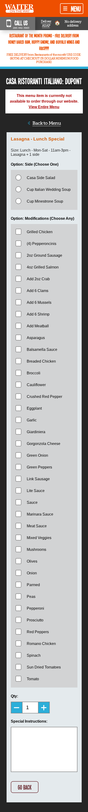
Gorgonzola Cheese (43, 444)
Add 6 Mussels (39, 302)
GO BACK (24, 787)
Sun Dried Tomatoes (44, 667)
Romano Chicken (41, 644)
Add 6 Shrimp (38, 314)
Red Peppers (38, 632)
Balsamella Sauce (42, 350)
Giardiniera (36, 432)
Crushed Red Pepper (44, 397)
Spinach (34, 655)
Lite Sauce (36, 491)
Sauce (32, 502)
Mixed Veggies (39, 538)
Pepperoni (35, 608)
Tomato (33, 679)
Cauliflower (36, 385)
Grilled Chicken (40, 232)
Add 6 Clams (37, 291)
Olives (32, 561)
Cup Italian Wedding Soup (49, 190)
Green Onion (37, 455)
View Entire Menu (44, 107)
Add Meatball (38, 326)
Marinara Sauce (40, 514)
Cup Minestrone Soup (45, 201)
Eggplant (34, 408)
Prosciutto (35, 620)
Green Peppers (39, 467)
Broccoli (33, 373)
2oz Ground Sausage (44, 255)
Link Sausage (38, 479)
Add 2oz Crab (38, 279)
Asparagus (36, 338)
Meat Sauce (37, 526)
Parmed (33, 585)
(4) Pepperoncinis (41, 244)
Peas (31, 597)
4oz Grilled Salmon (43, 267)
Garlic (32, 420)
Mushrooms (36, 550)
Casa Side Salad (41, 178)
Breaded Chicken (41, 361)
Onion (32, 573)
